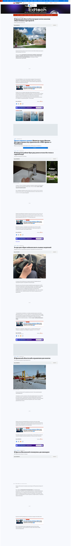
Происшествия (18, 450)
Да (29, 5)
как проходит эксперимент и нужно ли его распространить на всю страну (32, 87)
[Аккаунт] (69, 1)
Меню (1, 1)
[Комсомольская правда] (17, 3)
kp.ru (42, 101)
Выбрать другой (32, 5)
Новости (15, 356)
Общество (18, 356)
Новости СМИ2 (18, 241)
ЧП (17, 537)
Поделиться (54, 456)
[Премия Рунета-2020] (24, 3)
